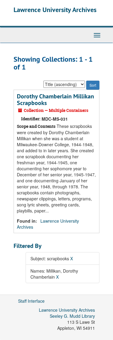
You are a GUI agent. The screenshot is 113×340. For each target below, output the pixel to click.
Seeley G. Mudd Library (72, 316)
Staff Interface (31, 301)
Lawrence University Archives (55, 9)
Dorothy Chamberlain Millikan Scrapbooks (55, 99)
